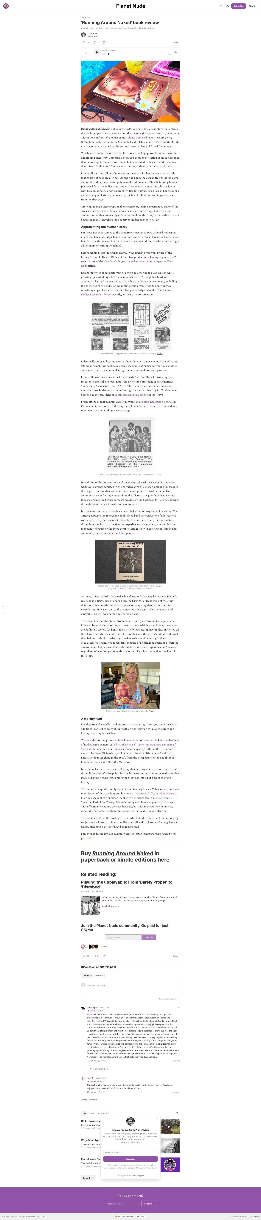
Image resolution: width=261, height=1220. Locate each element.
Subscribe (239, 6)
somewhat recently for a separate (146, 261)
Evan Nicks (92, 33)
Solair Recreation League (157, 402)
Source (152, 711)
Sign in (252, 6)
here (164, 859)
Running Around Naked (122, 853)
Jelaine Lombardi (137, 138)
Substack (233, 1216)
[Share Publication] (227, 6)
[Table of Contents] (3, 610)
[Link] (77, 227)
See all (86, 1178)
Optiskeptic (92, 1007)
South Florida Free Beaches (131, 395)
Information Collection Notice (130, 1168)
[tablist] (93, 975)
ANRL (159, 353)
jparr (89, 1078)
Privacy (21, 1216)
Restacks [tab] (99, 975)
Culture (85, 17)
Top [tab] (84, 1113)
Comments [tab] (87, 975)
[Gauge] (175, 52)
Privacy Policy (151, 1168)
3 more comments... (90, 1100)
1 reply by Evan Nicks (99, 1069)
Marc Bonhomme (100, 1147)
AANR (121, 386)
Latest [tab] (91, 1113)
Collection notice (37, 1216)
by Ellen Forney (165, 794)
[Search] (221, 6)
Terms (27, 1216)
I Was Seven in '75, (144, 794)
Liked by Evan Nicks (97, 1011)
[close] (156, 1118)
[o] (169, 1126)
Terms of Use (143, 1165)
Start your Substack (125, 1216)
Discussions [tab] (102, 1113)
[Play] (97, 52)
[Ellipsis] (178, 1007)
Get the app (141, 1216)
